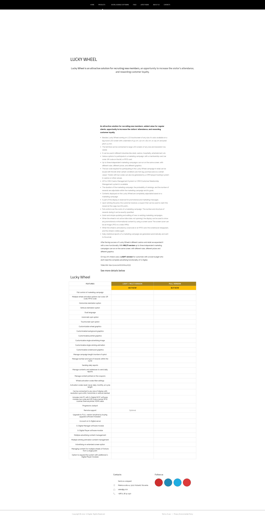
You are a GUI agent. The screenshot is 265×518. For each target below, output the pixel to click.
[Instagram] (187, 482)
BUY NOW (132, 288)
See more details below (113, 270)
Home (92, 5)
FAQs (134, 5)
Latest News (145, 5)
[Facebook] (178, 482)
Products (101, 5)
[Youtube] (159, 482)
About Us (156, 5)
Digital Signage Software (120, 5)
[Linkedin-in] (168, 482)
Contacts (167, 5)
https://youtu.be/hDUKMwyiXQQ (120, 265)
